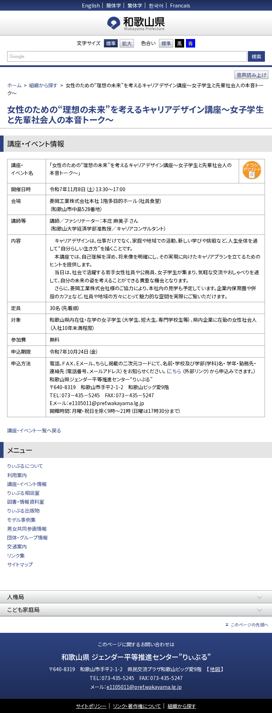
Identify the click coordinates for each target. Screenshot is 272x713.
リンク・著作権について (137, 705)
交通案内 (17, 546)
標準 (111, 43)
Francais (180, 5)
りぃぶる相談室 (23, 492)
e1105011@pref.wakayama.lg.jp (144, 686)
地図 (215, 669)
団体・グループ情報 (27, 537)
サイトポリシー (91, 705)
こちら (174, 371)
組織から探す (43, 85)
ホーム (14, 85)
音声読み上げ (251, 74)
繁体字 (135, 5)
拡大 (127, 43)
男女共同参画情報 (27, 528)
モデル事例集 (21, 519)
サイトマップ (20, 564)
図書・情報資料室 (26, 501)
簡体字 (113, 5)
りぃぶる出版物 (23, 510)
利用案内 (17, 475)
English (91, 5)
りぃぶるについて (25, 465)
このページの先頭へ (249, 624)
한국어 (156, 5)
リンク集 (16, 555)
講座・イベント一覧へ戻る (34, 430)
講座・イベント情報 (27, 483)
